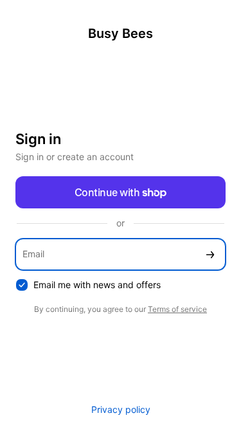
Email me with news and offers (97, 284)
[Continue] (210, 254)
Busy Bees (120, 33)
